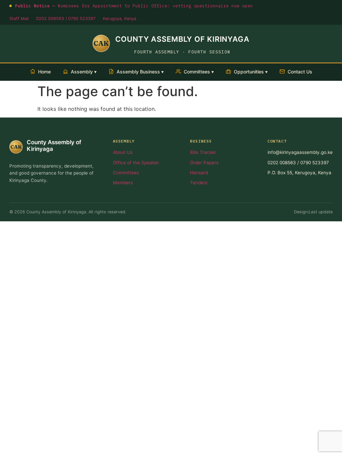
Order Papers (204, 162)
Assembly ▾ (84, 71)
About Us (123, 152)
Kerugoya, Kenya (119, 18)
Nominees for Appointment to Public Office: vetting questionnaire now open (134, 5)
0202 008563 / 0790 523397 (66, 18)
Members (123, 182)
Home (44, 71)
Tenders (198, 182)
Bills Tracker (203, 152)
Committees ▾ (199, 71)
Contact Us (300, 71)
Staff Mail (19, 18)
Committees (126, 172)
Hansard (199, 172)
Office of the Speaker (136, 162)
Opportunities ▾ (251, 71)
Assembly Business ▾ (140, 71)
